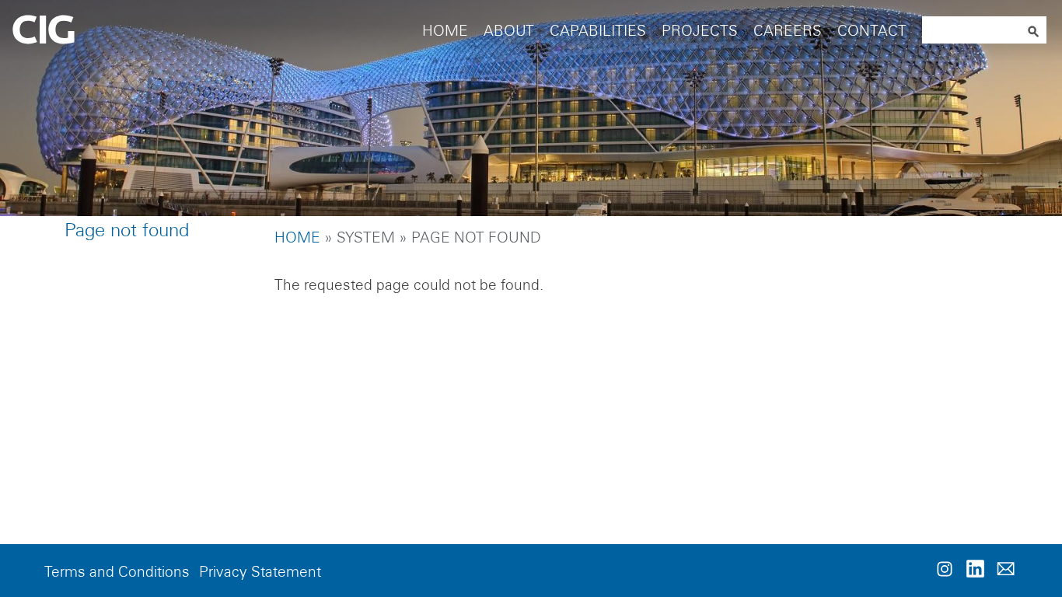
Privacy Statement (260, 572)
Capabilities (598, 31)
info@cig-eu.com (1005, 569)
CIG (86, 31)
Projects (700, 31)
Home (445, 31)
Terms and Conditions (117, 572)
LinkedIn (975, 569)
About (509, 31)
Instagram (944, 569)
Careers (787, 31)
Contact (872, 31)
